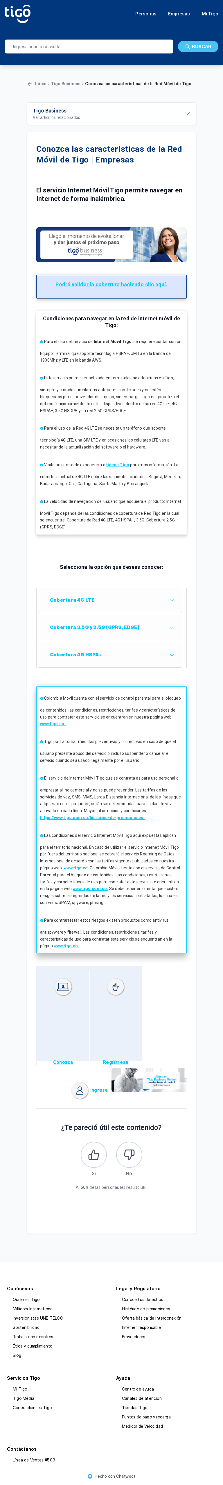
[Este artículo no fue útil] (129, 1155)
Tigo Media (23, 1398)
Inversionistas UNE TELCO (38, 1318)
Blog (17, 1355)
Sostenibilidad (26, 1327)
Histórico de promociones (146, 1308)
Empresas (179, 14)
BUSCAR (201, 46)
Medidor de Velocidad (142, 1426)
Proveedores (133, 1336)
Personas (146, 14)
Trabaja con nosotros (33, 1336)
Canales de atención (142, 1398)
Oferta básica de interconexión (151, 1318)
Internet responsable (141, 1327)
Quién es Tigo (26, 1299)
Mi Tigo (210, 14)
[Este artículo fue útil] (94, 1155)
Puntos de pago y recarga (146, 1416)
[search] (89, 46)
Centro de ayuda (138, 1388)
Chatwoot (126, 1476)
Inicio (40, 83)
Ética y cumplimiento (32, 1345)
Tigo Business (66, 83)
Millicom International (33, 1308)
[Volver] (30, 84)
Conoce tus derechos (142, 1299)
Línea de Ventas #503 (34, 1459)
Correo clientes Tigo (32, 1407)
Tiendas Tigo (134, 1407)
